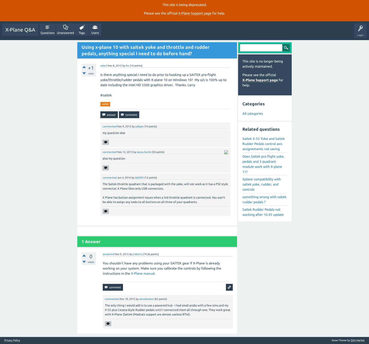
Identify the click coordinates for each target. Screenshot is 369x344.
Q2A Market (358, 340)
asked (103, 65)
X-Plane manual (143, 273)
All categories (252, 113)
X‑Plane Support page (194, 13)
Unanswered (65, 33)
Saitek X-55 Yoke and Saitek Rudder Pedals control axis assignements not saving (263, 144)
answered (108, 254)
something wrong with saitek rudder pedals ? (264, 199)
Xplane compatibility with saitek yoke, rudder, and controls (261, 184)
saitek (105, 104)
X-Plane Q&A (20, 30)
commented (109, 126)
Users (95, 33)
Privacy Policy (12, 340)
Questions (47, 33)
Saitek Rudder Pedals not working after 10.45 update (263, 212)
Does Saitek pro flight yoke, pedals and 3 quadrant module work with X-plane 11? (263, 164)
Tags (82, 33)
